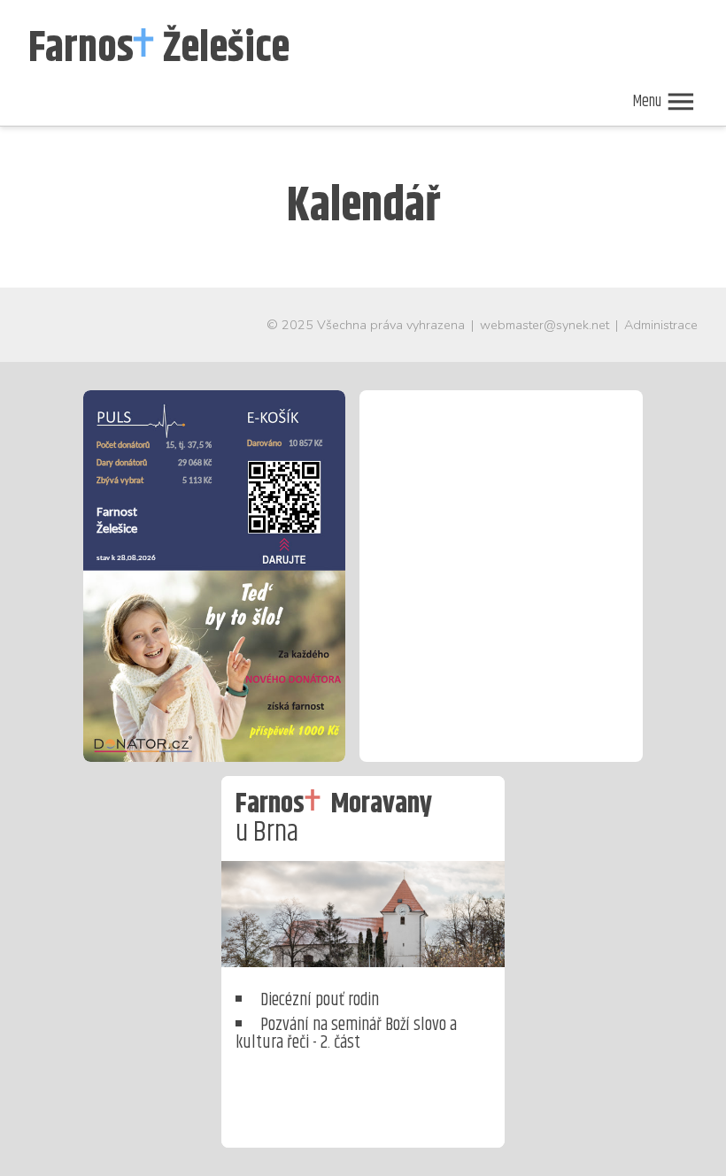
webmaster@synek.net (544, 325)
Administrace (661, 325)
